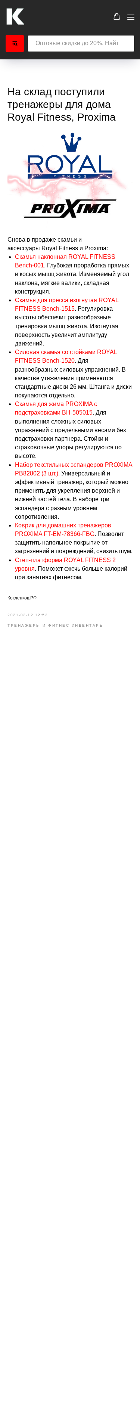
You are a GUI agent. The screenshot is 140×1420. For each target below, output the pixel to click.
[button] (116, 16)
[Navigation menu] (130, 17)
